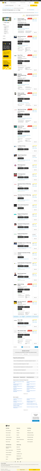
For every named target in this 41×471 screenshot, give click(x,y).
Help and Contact (8, 439)
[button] (15, 5)
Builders (18, 430)
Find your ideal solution (9, 450)
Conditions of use (19, 453)
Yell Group (19, 444)
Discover (18, 428)
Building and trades (30, 432)
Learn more (6, 65)
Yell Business (7, 0)
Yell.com (4, 0)
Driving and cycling (30, 437)
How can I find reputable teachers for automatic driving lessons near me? (25, 360)
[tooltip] (28, 5)
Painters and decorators (20, 439)
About (7, 459)
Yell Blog (29, 428)
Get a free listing (28, 0)
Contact (7, 456)
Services (7, 428)
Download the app (23, 0)
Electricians (18, 437)
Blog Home (29, 430)
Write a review (35, 20)
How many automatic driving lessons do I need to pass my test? (23, 366)
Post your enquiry (22, 2)
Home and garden (30, 441)
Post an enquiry (8, 432)
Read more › (37, 12)
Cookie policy (19, 451)
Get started (6, 56)
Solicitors (18, 441)
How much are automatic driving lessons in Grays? (21, 363)
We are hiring (8, 441)
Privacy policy (19, 449)
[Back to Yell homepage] (4, 2)
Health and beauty (30, 439)
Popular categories (13, 2)
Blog (29, 2)
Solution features (8, 454)
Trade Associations (9, 437)
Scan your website (8, 452)
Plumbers (18, 432)
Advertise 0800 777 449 (35, 0)
